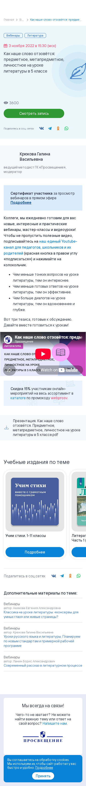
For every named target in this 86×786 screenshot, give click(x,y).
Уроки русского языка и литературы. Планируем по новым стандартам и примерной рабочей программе (42, 641)
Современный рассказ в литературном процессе (43, 665)
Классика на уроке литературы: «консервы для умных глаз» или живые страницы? (41, 614)
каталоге (18, 398)
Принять (43, 776)
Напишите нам (54, 723)
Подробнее (21, 202)
